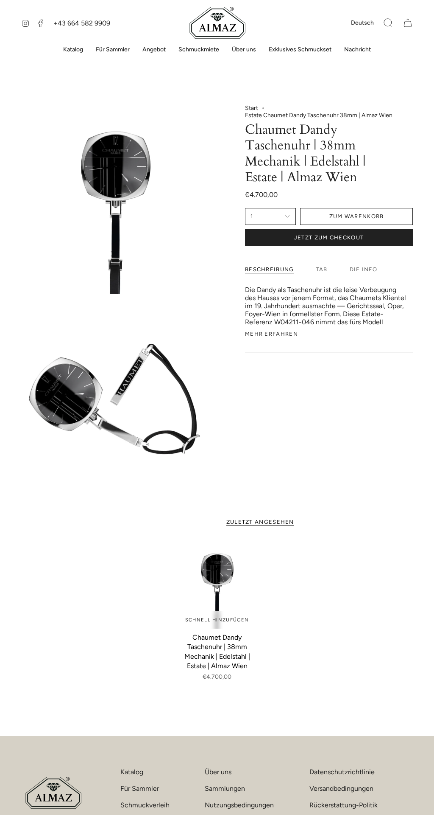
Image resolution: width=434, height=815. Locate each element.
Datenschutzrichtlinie (342, 772)
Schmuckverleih (145, 805)
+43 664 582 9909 (81, 23)
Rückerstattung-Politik (343, 805)
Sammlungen (225, 788)
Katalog (131, 772)
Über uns (218, 772)
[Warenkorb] (407, 23)
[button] (388, 23)
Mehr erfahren (271, 334)
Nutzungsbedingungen (239, 805)
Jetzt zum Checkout (329, 237)
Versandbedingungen (341, 788)
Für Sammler (139, 788)
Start (251, 108)
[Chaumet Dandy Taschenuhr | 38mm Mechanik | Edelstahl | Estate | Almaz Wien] (217, 585)
